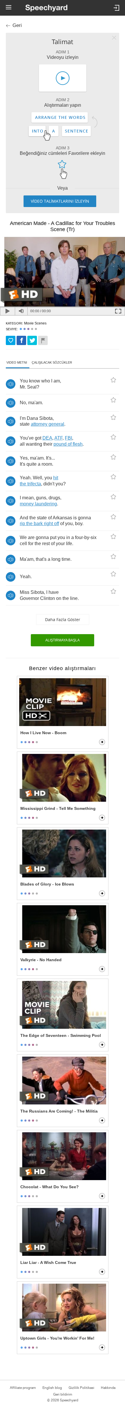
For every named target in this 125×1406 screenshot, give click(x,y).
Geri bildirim (62, 1394)
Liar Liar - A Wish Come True (48, 1262)
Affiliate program (23, 1388)
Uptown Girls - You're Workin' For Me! (57, 1338)
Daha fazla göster (62, 619)
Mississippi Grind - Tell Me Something (58, 808)
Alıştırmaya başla (62, 640)
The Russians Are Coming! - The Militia (59, 1111)
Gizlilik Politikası (81, 1388)
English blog (52, 1388)
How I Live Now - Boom (43, 732)
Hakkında (108, 1388)
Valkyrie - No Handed (41, 959)
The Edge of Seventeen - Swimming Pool (60, 1035)
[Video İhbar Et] (43, 340)
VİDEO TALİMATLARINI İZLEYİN (60, 201)
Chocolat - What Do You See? (49, 1186)
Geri (17, 25)
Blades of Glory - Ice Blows (47, 884)
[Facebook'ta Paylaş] (21, 340)
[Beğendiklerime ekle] (10, 340)
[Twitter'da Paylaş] (32, 340)
